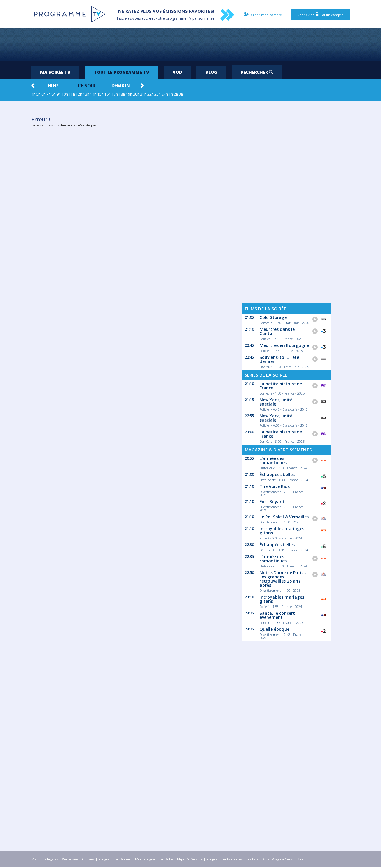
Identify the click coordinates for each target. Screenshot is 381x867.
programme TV (178, 18)
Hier (53, 85)
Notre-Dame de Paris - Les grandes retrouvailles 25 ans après (283, 579)
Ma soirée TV (55, 72)
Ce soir (87, 85)
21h (143, 94)
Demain (120, 85)
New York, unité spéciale (276, 402)
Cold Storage (273, 317)
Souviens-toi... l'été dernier (279, 359)
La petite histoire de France (281, 386)
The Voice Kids (275, 486)
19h (129, 94)
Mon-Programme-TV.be (154, 859)
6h (43, 94)
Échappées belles (277, 474)
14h (93, 94)
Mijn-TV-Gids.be (190, 859)
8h (53, 94)
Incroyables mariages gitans (282, 531)
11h (72, 94)
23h (157, 94)
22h (150, 94)
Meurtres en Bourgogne (284, 345)
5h (38, 94)
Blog (211, 72)
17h (115, 94)
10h (65, 94)
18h (122, 94)
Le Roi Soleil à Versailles (284, 516)
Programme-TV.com (115, 859)
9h (59, 94)
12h (79, 94)
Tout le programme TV (121, 72)
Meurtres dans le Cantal (277, 331)
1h (171, 94)
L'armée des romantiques (273, 460)
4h (33, 94)
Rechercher (255, 72)
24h (165, 94)
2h (176, 94)
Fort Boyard (272, 501)
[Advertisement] (190, 44)
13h (86, 94)
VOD (177, 72)
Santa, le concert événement (277, 615)
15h (100, 94)
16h (107, 94)
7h (48, 94)
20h (136, 94)
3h (181, 94)
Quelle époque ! (276, 629)
